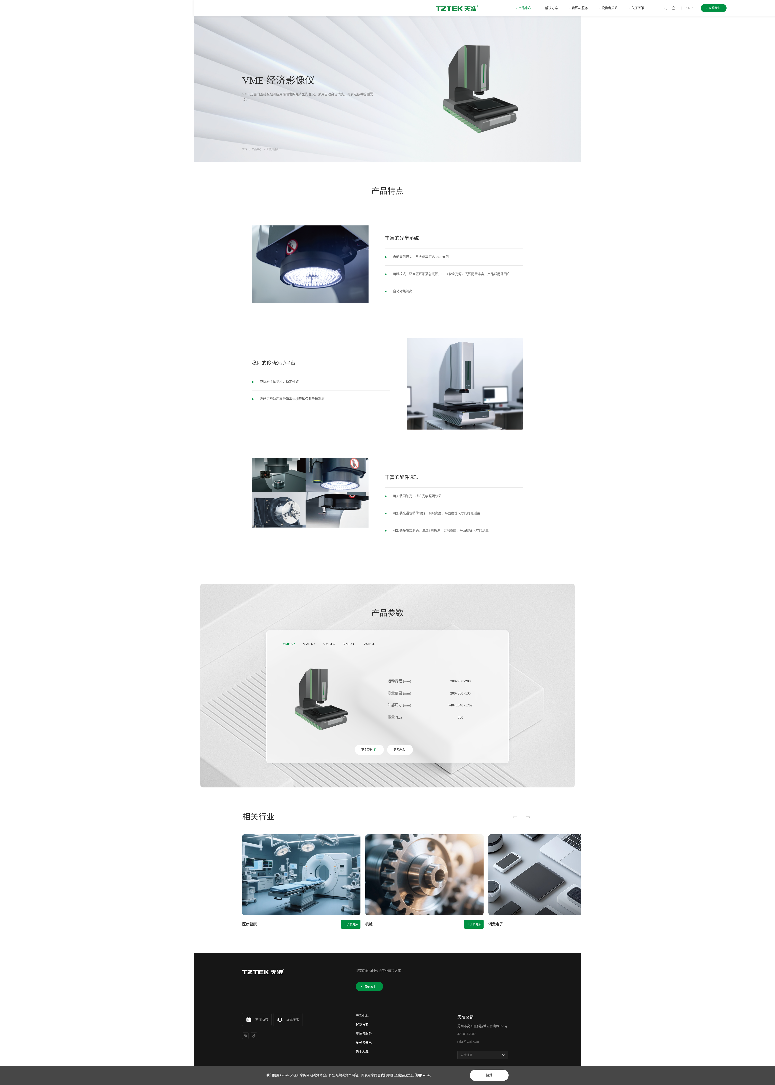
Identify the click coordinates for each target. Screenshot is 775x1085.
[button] (515, 817)
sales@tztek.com (468, 1041)
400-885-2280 (466, 1034)
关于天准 (638, 8)
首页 (244, 149)
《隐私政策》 (404, 1075)
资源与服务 (580, 8)
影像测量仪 (272, 149)
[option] (320, 699)
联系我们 (714, 7)
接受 (489, 1075)
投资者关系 (610, 8)
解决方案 (551, 8)
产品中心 (524, 8)
